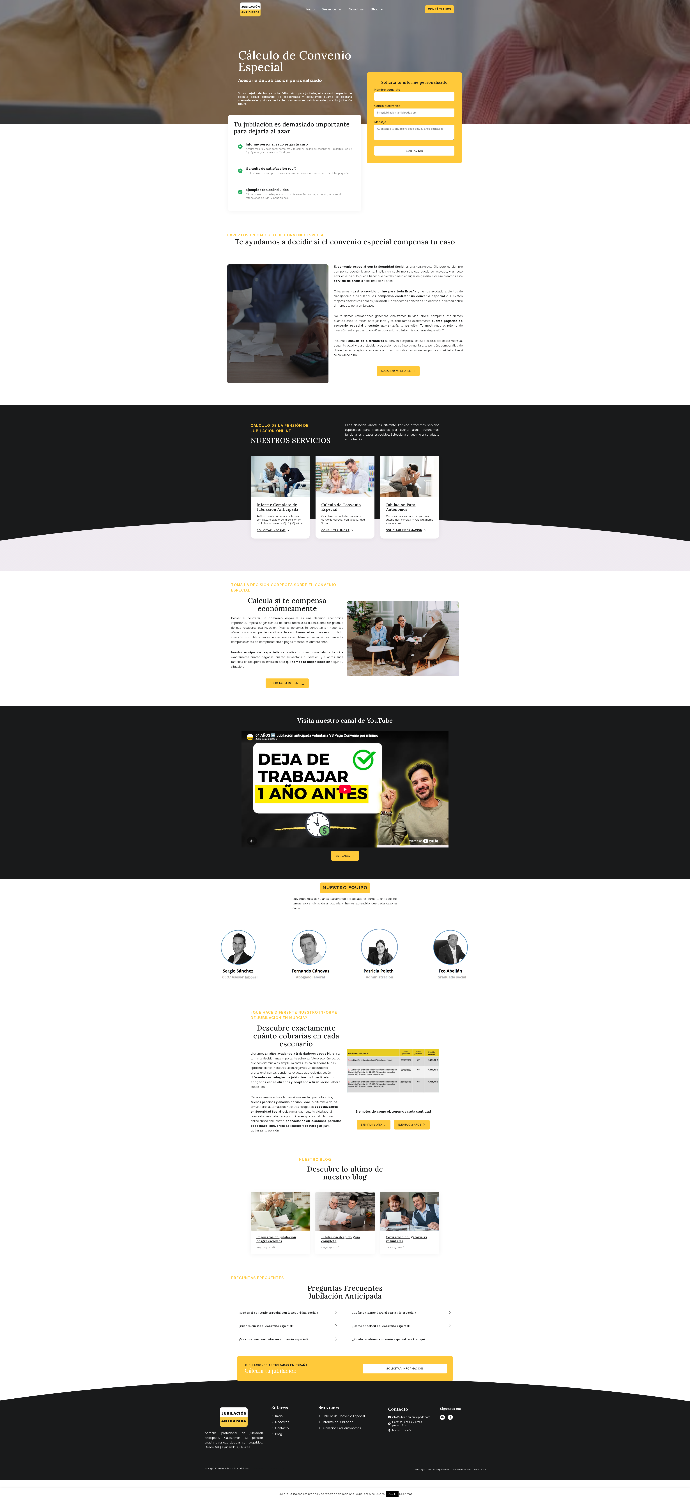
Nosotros (356, 9)
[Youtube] (442, 1417)
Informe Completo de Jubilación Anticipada (277, 507)
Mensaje (380, 122)
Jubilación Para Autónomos (401, 507)
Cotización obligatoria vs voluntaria (406, 1239)
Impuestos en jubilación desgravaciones (276, 1239)
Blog (374, 9)
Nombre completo (387, 89)
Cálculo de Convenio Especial (341, 507)
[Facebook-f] (450, 1417)
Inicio (310, 9)
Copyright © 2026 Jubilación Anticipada (226, 1468)
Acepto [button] (392, 1494)
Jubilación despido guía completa (340, 1239)
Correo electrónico (387, 106)
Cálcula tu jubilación (270, 1370)
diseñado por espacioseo (270, 1468)
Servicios (329, 9)
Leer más (405, 1494)
